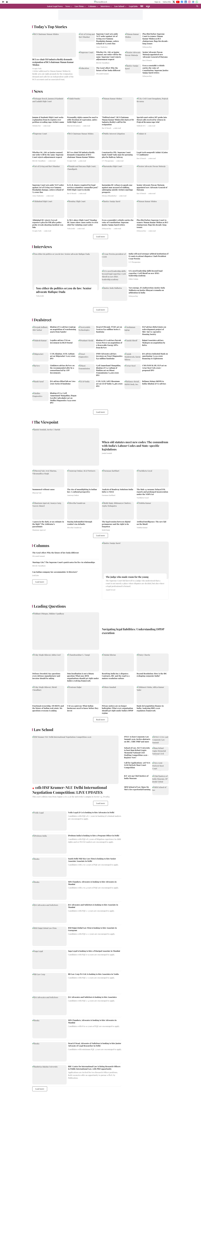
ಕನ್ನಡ (148, 6)
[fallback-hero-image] (54, 45)
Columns (92, 6)
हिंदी (141, 6)
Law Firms (79, 6)
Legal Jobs (133, 6)
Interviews (105, 6)
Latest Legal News (55, 6)
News (67, 6)
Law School (119, 6)
